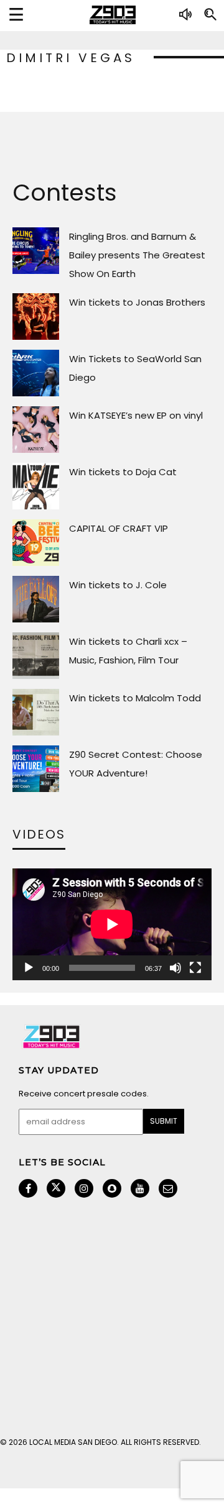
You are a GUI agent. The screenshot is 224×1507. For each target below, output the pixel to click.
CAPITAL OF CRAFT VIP (118, 528)
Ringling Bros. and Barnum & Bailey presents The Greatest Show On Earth (137, 255)
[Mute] (175, 968)
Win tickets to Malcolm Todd (135, 697)
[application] (112, 924)
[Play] (28, 968)
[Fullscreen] (195, 968)
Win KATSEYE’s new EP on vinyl (136, 415)
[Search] (210, 19)
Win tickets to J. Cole (118, 584)
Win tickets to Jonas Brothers (137, 302)
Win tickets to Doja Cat (123, 471)
